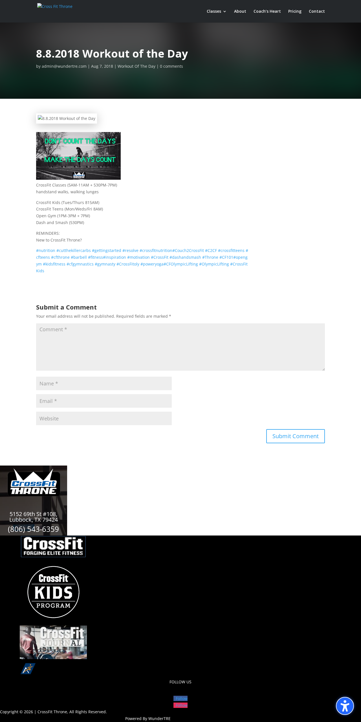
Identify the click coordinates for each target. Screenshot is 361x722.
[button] (345, 706)
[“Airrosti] (53, 675)
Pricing (294, 11)
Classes (214, 11)
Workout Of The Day (136, 66)
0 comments (171, 66)
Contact (317, 11)
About (240, 11)
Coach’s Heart (267, 11)
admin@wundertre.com (64, 66)
